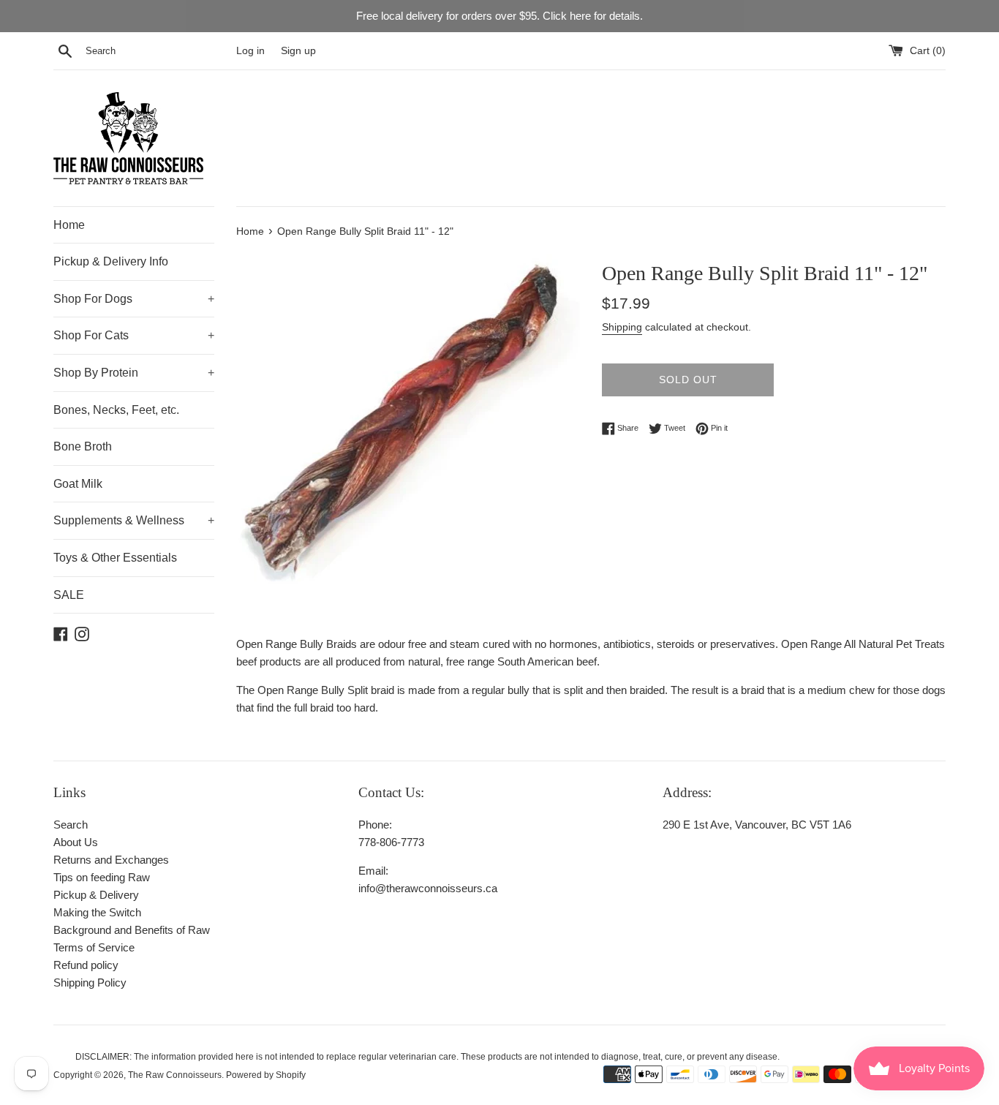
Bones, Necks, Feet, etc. (116, 410)
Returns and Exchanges (111, 859)
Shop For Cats (133, 335)
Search (70, 824)
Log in (250, 50)
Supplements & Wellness (133, 520)
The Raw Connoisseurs (175, 1075)
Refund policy (85, 965)
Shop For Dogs (133, 299)
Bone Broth (82, 446)
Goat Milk (77, 484)
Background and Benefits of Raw (131, 930)
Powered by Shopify (266, 1075)
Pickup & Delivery (96, 895)
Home (69, 225)
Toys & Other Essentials (115, 557)
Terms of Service (94, 947)
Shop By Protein (133, 372)
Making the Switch (97, 912)
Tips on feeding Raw (101, 877)
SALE (68, 595)
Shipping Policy (90, 982)
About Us (75, 842)
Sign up (298, 50)
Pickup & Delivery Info (110, 261)
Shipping (622, 327)
